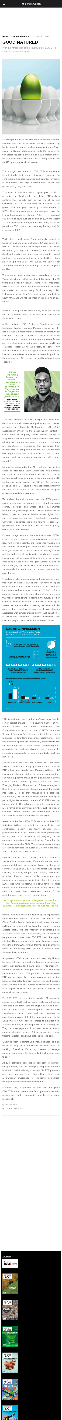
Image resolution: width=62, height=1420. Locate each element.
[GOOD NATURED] (32, 133)
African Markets (20, 36)
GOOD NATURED (20, 42)
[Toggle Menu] (4, 4)
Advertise (6, 1257)
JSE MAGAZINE (31, 3)
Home (5, 36)
